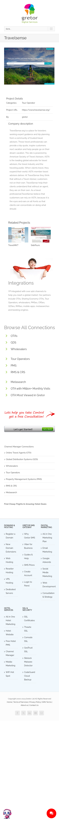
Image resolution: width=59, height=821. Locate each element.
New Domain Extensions (11, 548)
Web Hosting (9, 560)
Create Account (28, 573)
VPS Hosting (9, 581)
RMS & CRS (18, 372)
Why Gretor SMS (29, 536)
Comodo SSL (28, 639)
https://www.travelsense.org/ (36, 110)
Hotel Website (10, 633)
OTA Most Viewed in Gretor (28, 395)
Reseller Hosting (10, 570)
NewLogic (36, 245)
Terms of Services (20, 702)
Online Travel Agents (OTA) (18, 452)
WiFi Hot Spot (10, 674)
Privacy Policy (35, 702)
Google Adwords (47, 560)
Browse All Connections (29, 327)
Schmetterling (15, 245)
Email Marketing (47, 550)
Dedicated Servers (11, 591)
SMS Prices (29, 565)
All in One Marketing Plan (47, 538)
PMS (13, 365)
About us (24, 705)
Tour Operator (28, 103)
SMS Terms (46, 702)
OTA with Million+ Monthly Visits (30, 388)
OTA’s (14, 336)
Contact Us (33, 705)
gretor (25, 117)
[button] (10, 237)
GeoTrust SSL (28, 650)
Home (9, 702)
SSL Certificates (29, 618)
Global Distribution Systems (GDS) (22, 459)
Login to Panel (28, 584)
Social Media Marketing (47, 572)
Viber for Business (28, 546)
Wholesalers (19, 349)
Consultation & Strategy (48, 595)
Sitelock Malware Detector (28, 662)
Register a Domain (10, 536)
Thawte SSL (27, 629)
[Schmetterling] (18, 234)
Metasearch (18, 382)
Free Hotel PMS (11, 643)
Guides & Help (28, 556)
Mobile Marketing (10, 664)
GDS (13, 342)
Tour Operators (20, 359)
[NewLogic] (41, 234)
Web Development (48, 585)
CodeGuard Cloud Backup (29, 676)
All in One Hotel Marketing (10, 620)
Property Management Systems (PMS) (24, 479)
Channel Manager (10, 653)
